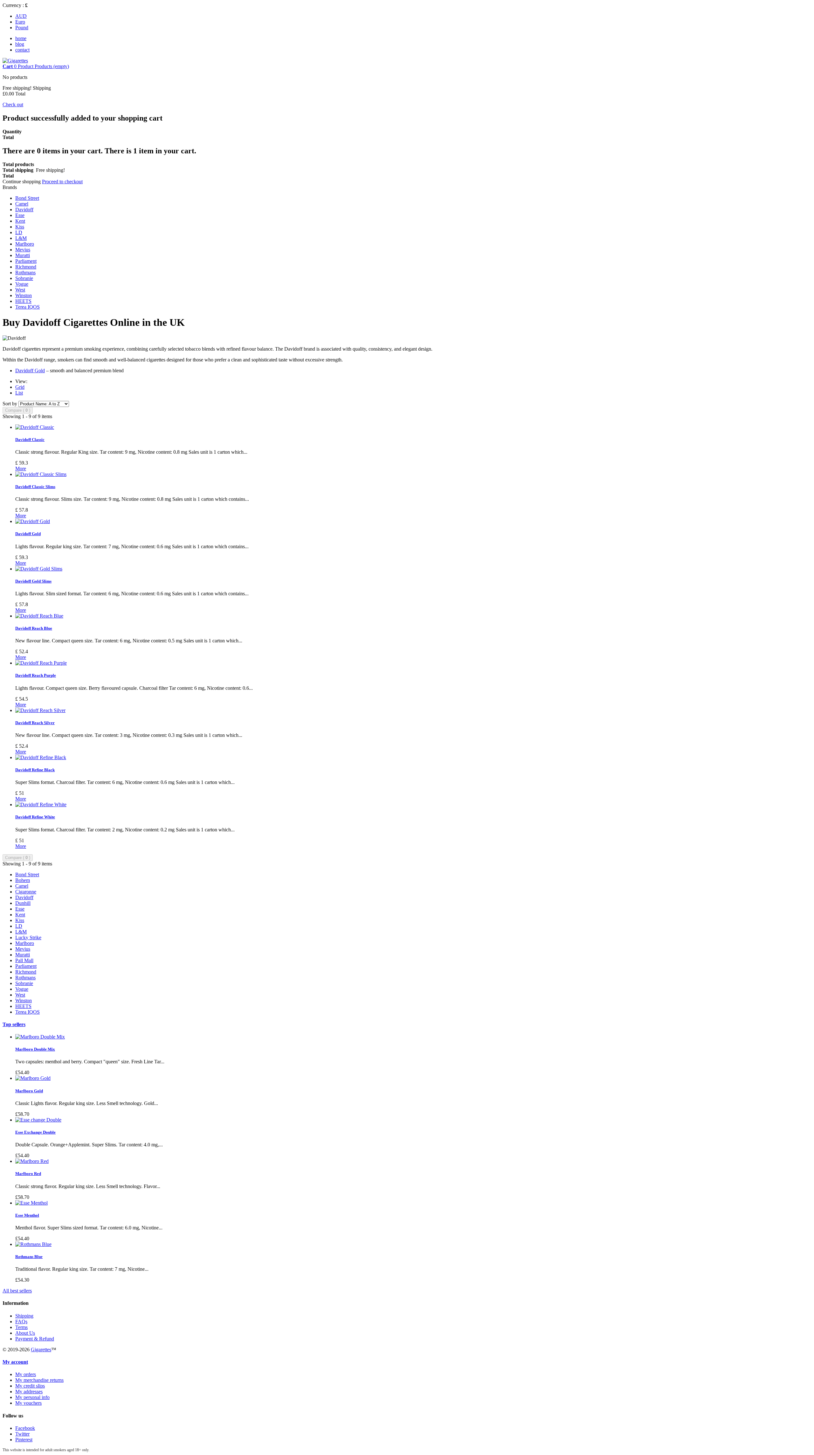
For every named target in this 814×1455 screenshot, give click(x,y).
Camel (21, 203)
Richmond (25, 266)
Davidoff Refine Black (35, 769)
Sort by (10, 403)
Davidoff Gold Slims (33, 581)
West (20, 289)
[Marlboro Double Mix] (40, 1036)
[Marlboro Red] (32, 1161)
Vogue (21, 284)
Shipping (24, 1316)
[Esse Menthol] (31, 1203)
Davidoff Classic (30, 439)
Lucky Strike (28, 937)
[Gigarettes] (15, 60)
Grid (19, 387)
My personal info (32, 1397)
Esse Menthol (27, 1215)
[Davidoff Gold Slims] (38, 568)
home (20, 38)
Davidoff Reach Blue (33, 628)
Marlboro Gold (29, 1090)
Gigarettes (41, 1349)
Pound (21, 27)
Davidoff (24, 209)
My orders (25, 1374)
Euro (20, 21)
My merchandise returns (39, 1380)
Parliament (26, 261)
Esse (19, 215)
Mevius (22, 249)
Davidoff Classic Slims (35, 486)
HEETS (23, 301)
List (19, 392)
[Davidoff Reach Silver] (40, 710)
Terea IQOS (27, 307)
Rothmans (25, 272)
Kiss (19, 226)
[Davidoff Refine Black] (40, 757)
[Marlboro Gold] (33, 1078)
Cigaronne (25, 891)
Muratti (22, 255)
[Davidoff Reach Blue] (39, 616)
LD (18, 232)
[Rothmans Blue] (33, 1244)
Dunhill (23, 903)
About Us (25, 1333)
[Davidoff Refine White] (40, 804)
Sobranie (24, 278)
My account (15, 1362)
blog (19, 44)
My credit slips (30, 1386)
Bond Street (27, 198)
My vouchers (28, 1403)
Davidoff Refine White (35, 817)
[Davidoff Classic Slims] (40, 474)
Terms (21, 1327)
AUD (21, 16)
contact (22, 49)
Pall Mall (24, 960)
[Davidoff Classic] (34, 427)
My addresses (29, 1391)
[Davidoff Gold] (32, 521)
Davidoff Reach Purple (35, 675)
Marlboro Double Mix (35, 1049)
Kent (20, 221)
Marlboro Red (28, 1173)
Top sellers (14, 1024)
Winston (23, 295)
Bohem (22, 880)
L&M (21, 238)
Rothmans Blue (29, 1256)
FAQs (21, 1321)
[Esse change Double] (38, 1120)
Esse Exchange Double (35, 1132)
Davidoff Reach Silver (35, 722)
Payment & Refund (34, 1338)
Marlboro (24, 244)
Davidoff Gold (30, 370)
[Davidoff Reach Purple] (41, 663)
